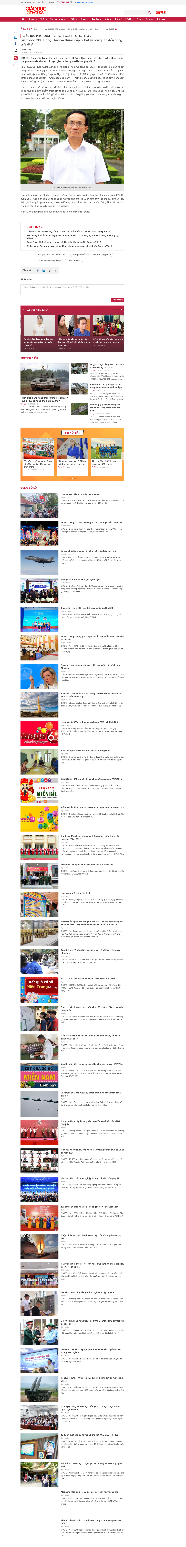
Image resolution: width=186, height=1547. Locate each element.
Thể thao (161, 19)
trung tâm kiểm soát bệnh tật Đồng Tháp (92, 254)
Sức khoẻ (129, 19)
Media (140, 19)
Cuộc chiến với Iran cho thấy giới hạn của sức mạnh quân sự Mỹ (91, 1237)
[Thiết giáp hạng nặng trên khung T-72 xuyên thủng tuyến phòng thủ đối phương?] (44, 379)
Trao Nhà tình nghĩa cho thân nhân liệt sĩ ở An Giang (87, 864)
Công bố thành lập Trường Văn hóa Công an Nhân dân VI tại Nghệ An (90, 1123)
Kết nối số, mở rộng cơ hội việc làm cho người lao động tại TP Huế (92, 1465)
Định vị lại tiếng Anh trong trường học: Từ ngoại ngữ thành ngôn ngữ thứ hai (90, 1408)
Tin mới (15, 65)
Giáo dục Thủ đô (161, 12)
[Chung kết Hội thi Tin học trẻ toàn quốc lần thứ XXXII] (39, 619)
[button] (113, 309)
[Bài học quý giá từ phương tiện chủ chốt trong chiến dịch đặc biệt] (79, 409)
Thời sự (43, 19)
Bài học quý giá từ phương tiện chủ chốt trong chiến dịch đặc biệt (105, 407)
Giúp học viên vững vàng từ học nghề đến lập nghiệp (87, 1292)
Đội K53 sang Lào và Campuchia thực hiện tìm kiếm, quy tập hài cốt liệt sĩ (92, 1322)
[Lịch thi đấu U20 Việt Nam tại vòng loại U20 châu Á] (72, 448)
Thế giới (118, 19)
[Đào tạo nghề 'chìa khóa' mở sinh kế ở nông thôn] (39, 762)
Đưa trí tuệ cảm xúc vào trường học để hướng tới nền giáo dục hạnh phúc (92, 1009)
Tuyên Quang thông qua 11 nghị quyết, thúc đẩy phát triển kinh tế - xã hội (92, 638)
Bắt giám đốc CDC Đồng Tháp (52, 254)
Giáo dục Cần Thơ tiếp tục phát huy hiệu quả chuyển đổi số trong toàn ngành (91, 1351)
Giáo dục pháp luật (58, 19)
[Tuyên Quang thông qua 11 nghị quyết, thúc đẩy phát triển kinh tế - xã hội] (39, 647)
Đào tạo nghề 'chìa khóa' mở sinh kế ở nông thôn (85, 750)
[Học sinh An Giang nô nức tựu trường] (39, 505)
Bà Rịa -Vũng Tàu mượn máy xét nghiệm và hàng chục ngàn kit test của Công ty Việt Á (69, 246)
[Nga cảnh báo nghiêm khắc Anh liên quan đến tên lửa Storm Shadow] (39, 676)
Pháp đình (67, 36)
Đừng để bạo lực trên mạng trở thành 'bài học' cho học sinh (73, 340)
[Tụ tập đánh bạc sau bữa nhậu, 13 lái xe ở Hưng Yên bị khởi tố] (109, 325)
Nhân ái (108, 19)
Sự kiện (27, 28)
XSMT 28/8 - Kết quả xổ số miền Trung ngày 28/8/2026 (88, 979)
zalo (15, 36)
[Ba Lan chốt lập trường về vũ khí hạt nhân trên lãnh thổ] (39, 562)
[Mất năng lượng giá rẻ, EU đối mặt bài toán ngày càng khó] (38, 448)
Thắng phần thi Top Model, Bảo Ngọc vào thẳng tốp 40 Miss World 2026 (105, 464)
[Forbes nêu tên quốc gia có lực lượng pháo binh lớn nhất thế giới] (79, 388)
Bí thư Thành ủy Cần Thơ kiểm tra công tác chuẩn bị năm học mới (91, 1522)
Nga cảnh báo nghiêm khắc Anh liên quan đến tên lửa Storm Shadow (90, 666)
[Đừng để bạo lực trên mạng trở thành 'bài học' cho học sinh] (74, 325)
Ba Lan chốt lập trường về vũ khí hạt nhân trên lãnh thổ (88, 551)
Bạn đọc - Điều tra (83, 36)
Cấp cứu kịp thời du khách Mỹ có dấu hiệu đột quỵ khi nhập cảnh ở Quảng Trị (90, 1037)
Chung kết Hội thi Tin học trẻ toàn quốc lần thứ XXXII (88, 608)
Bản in (15, 50)
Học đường (96, 19)
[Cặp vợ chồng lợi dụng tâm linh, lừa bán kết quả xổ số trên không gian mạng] (39, 325)
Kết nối (74, 19)
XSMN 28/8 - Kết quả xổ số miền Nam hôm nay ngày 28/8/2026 (92, 1064)
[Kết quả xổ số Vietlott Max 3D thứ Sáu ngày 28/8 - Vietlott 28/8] (39, 819)
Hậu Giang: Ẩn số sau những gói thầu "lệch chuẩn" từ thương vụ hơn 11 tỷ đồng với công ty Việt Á (72, 236)
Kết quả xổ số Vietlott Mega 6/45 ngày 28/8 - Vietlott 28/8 (90, 722)
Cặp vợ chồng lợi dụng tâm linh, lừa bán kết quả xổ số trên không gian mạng (39, 342)
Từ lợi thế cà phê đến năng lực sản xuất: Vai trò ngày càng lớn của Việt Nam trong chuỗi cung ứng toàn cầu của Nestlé (92, 923)
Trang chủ (23, 19)
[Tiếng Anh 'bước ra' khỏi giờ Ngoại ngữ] (39, 590)
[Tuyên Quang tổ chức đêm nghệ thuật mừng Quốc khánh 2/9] (39, 533)
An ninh (57, 36)
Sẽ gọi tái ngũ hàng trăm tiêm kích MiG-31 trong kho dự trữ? (107, 366)
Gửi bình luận (117, 300)
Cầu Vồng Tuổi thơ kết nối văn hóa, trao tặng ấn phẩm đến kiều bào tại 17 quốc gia (92, 1265)
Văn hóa (149, 19)
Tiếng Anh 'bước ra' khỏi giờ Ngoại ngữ (80, 579)
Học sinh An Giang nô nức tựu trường (80, 494)
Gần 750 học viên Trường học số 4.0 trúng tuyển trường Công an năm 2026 (92, 1151)
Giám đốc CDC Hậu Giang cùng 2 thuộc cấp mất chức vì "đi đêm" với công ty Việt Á (68, 231)
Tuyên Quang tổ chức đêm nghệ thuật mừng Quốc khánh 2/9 (91, 522)
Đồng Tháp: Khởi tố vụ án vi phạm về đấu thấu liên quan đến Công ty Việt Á (64, 242)
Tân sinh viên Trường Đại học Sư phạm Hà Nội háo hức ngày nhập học (90, 952)
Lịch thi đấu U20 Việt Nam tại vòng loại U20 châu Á (72, 462)
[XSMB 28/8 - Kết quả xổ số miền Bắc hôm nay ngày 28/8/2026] (39, 790)
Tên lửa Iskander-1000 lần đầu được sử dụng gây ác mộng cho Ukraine (92, 1379)
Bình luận (15, 57)
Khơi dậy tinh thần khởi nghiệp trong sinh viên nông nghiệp (90, 1178)
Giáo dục (32, 19)
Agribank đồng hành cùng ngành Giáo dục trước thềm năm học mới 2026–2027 (90, 838)
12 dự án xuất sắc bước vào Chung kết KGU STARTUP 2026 (90, 1435)
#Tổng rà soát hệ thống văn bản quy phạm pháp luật (73, 29)
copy (55, 270)
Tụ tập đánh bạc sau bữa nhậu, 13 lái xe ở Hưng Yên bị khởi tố (107, 340)
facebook (15, 42)
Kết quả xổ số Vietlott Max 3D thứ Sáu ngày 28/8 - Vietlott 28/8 (92, 807)
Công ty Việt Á (74, 261)
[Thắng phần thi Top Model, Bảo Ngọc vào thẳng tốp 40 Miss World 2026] (106, 448)
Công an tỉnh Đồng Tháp (49, 261)
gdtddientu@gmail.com (86, 2)
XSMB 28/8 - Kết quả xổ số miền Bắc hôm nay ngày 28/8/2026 (91, 779)
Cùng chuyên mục (35, 310)
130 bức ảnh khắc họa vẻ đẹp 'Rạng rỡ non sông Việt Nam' (89, 1207)
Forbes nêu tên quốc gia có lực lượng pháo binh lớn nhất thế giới (106, 386)
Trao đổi (84, 19)
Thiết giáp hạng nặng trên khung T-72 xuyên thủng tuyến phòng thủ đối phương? (44, 399)
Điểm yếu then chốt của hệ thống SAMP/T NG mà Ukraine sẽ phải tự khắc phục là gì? (91, 695)
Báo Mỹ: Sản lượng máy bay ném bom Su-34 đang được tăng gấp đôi (91, 1094)
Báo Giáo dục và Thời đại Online (36, 10)
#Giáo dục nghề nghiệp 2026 (43, 29)
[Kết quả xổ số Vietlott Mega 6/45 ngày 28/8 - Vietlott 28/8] (39, 733)
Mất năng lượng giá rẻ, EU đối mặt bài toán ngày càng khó (38, 462)
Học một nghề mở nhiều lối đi (75, 893)
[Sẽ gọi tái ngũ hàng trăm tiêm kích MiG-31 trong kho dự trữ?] (79, 368)
